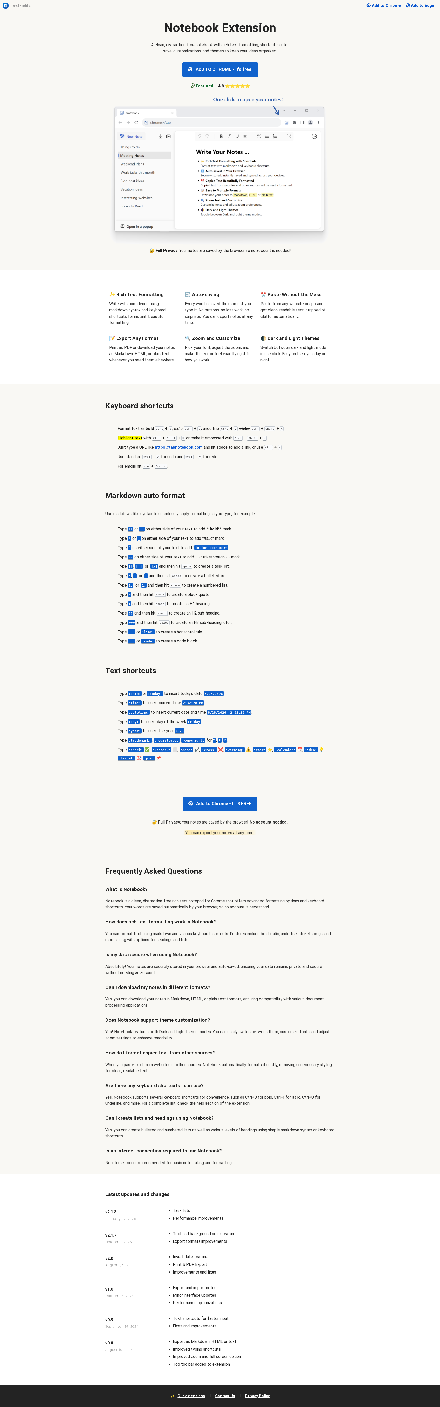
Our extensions (191, 1396)
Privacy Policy (257, 1396)
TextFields (21, 5)
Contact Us (225, 1396)
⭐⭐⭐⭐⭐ (234, 86)
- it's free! (224, 69)
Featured (204, 86)
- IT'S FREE (224, 803)
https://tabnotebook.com (179, 447)
